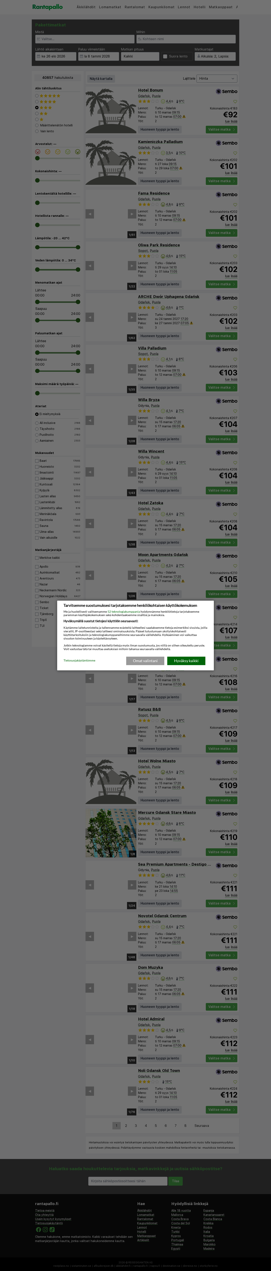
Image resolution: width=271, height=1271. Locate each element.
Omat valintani (145, 660)
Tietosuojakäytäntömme (79, 660)
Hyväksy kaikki (186, 660)
